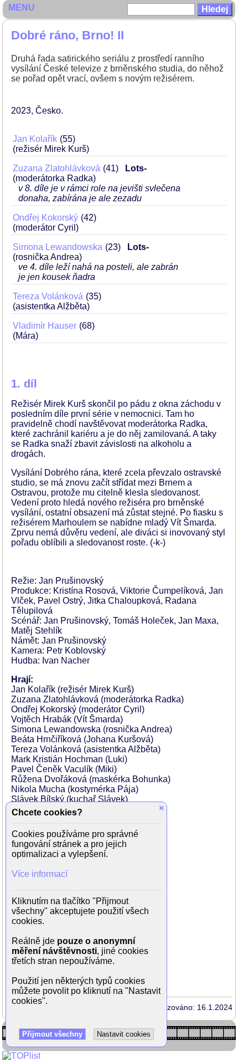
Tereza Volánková (48, 296)
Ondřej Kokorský (45, 217)
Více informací (40, 874)
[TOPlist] (21, 1055)
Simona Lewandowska (57, 247)
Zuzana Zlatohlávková (56, 168)
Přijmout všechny (52, 1034)
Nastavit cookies (124, 1034)
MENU (21, 7)
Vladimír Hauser (44, 325)
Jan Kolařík (35, 139)
